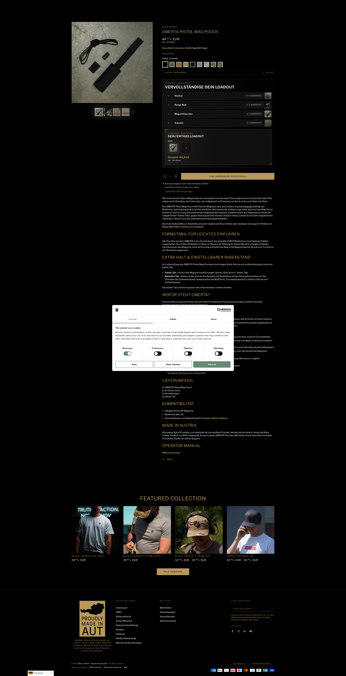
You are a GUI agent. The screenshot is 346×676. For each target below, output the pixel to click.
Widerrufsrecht (123, 616)
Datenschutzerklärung (127, 625)
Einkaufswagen (167, 612)
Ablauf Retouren (124, 621)
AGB (125, 667)
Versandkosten (167, 616)
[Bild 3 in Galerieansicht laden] (117, 112)
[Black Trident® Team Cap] (199, 530)
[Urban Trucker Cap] (251, 530)
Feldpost (120, 634)
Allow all (212, 364)
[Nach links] (91, 112)
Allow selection (173, 364)
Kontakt (120, 629)
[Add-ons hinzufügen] (186, 148)
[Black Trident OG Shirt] (95, 530)
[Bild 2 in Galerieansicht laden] (108, 112)
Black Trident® (169, 27)
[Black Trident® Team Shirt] (147, 530)
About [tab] (214, 319)
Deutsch (38, 673)
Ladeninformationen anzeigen (179, 191)
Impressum (121, 608)
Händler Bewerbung (126, 638)
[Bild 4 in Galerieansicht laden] (126, 112)
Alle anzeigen (173, 572)
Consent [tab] (132, 319)
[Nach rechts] (133, 112)
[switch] (158, 353)
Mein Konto (165, 608)
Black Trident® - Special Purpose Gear (93, 663)
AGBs (119, 612)
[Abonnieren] (272, 609)
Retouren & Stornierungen (129, 643)
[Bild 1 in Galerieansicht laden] (99, 112)
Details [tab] (173, 319)
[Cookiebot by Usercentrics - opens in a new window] (219, 310)
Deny (134, 364)
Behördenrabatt (168, 621)
